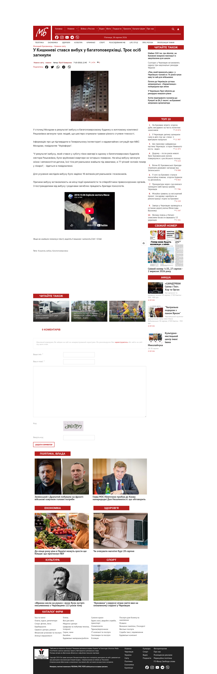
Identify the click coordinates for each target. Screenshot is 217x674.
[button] (178, 28)
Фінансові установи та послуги (48, 633)
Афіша (166, 277)
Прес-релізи (147, 43)
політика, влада (52, 453)
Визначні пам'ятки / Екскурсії (132, 626)
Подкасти (117, 29)
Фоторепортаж (160, 648)
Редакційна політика (163, 658)
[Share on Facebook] (46, 67)
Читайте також (166, 47)
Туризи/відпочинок (99, 629)
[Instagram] (61, 37)
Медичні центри (70, 624)
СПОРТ (111, 559)
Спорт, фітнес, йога (43, 624)
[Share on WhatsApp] (58, 67)
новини (48, 63)
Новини (70, 29)
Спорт (102, 43)
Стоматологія (97, 626)
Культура (78, 43)
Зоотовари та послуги (100, 635)
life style (134, 43)
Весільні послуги (126, 629)
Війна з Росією (88, 29)
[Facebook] (56, 37)
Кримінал (91, 43)
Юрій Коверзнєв (65, 63)
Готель (65, 618)
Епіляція (95, 638)
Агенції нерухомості (43, 636)
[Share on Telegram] (63, 67)
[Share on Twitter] (52, 67)
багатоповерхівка (60, 251)
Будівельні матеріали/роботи (76, 638)
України (128, 655)
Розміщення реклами (163, 655)
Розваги (122, 623)
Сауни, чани (68, 632)
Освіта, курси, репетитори (46, 621)
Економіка (53, 43)
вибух (48, 251)
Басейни (66, 635)
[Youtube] (67, 37)
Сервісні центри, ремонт (45, 630)
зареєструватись (121, 342)
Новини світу (39, 63)
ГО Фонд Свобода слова (164, 661)
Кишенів (41, 251)
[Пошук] (173, 28)
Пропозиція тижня (165, 43)
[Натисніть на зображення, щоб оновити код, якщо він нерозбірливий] (73, 430)
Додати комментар (43, 445)
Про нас (150, 29)
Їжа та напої (40, 618)
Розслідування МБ (117, 43)
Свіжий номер (166, 225)
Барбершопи (40, 627)
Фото (108, 29)
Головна (58, 29)
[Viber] (77, 37)
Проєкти (127, 29)
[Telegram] (72, 37)
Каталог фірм (139, 29)
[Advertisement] (89, 273)
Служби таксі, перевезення (131, 632)
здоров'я (111, 508)
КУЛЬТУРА (53, 559)
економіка (52, 508)
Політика (39, 43)
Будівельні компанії (128, 635)
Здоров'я (66, 43)
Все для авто (68, 621)
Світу (127, 658)
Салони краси (97, 618)
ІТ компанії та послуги (101, 632)
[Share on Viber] (69, 67)
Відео (101, 29)
